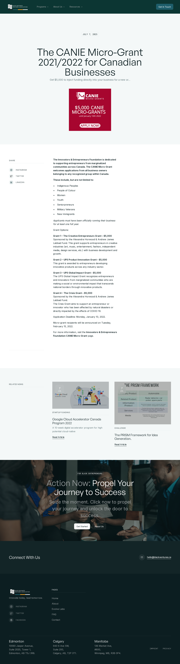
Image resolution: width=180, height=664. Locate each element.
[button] (43, 6)
